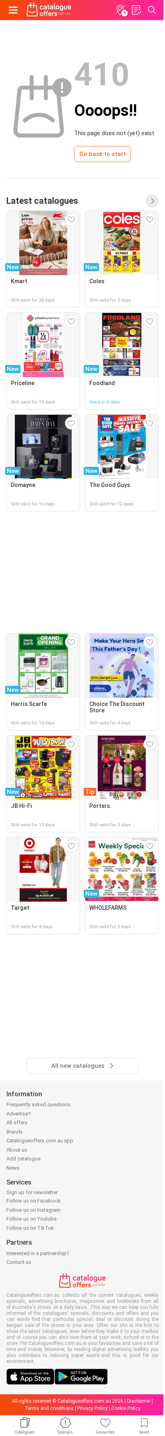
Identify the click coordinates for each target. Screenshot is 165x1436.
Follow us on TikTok (30, 1228)
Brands (14, 1132)
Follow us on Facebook (33, 1201)
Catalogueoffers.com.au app (39, 1141)
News (13, 1168)
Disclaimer (139, 1401)
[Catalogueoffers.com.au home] (49, 10)
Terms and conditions (49, 1408)
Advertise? (18, 1114)
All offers (17, 1123)
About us (16, 1150)
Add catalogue (23, 1159)
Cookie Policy (126, 1408)
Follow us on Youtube (31, 1219)
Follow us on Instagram (33, 1210)
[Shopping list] (136, 10)
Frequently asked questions (38, 1104)
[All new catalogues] (152, 201)
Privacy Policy (92, 1408)
